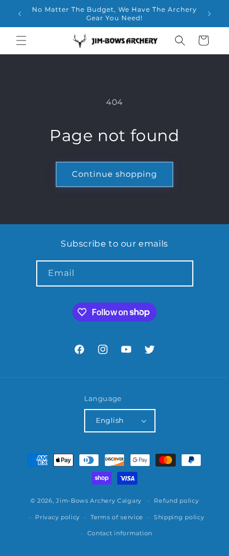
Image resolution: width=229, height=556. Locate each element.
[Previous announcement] (19, 14)
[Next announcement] (209, 14)
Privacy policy (57, 517)
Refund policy (176, 500)
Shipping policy (179, 517)
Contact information (119, 533)
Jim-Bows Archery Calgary (99, 500)
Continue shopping (114, 174)
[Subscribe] (180, 273)
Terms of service (117, 517)
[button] (21, 40)
